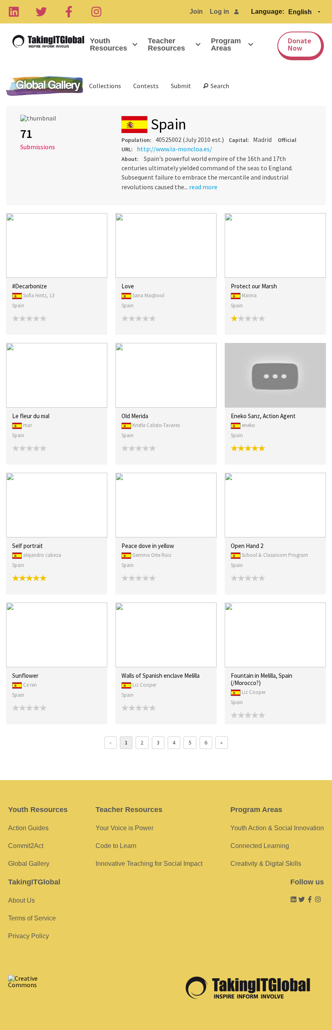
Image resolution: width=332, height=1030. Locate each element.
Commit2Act (25, 845)
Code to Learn (116, 845)
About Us (21, 900)
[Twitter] (41, 11)
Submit (181, 86)
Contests (146, 86)
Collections (105, 86)
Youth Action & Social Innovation (277, 828)
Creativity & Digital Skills (265, 863)
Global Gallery (44, 86)
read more (203, 187)
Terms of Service (32, 918)
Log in (219, 11)
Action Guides (28, 828)
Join (196, 11)
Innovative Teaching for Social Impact (149, 863)
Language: (267, 11)
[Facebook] (68, 11)
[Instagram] (96, 11)
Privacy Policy (28, 936)
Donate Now (299, 44)
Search (218, 86)
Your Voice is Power (124, 828)
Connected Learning (259, 845)
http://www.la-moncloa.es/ (174, 149)
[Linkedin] (13, 11)
